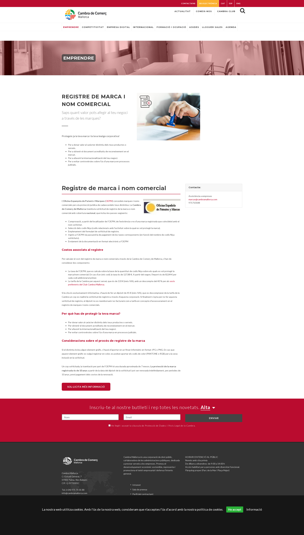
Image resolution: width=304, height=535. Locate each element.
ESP (230, 3)
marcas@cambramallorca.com (203, 199)
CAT (223, 3)
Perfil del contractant (142, 494)
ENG (238, 3)
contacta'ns (188, 3)
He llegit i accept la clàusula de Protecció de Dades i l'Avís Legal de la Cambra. (153, 425)
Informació (254, 509)
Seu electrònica (208, 3)
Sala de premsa (139, 489)
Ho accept (234, 509)
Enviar (214, 418)
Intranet (136, 485)
